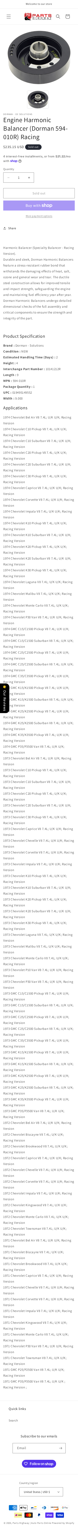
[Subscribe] (60, 1448)
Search (13, 1420)
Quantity (8, 169)
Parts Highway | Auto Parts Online (32, 1522)
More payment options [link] (39, 216)
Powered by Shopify (63, 1522)
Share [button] (12, 228)
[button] (8, 16)
